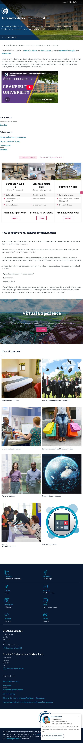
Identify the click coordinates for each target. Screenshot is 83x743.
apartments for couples (67, 51)
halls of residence (30, 51)
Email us (3, 125)
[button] (28, 157)
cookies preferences (13, 739)
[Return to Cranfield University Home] (5, 11)
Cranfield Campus (13, 630)
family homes (6, 53)
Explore (41, 329)
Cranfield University (69, 2)
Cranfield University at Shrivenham (23, 654)
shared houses (45, 51)
